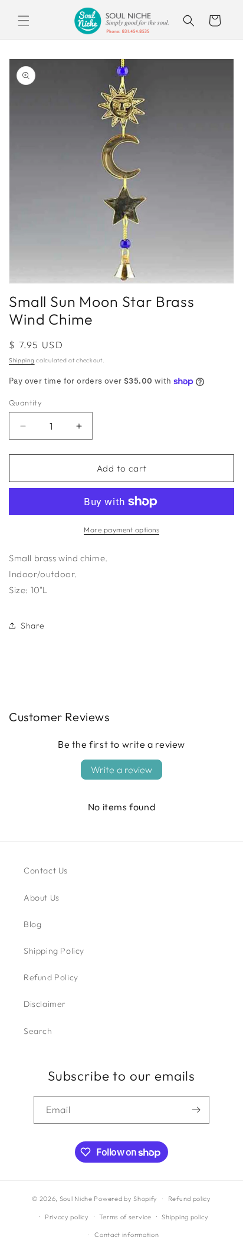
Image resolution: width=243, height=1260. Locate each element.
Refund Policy (51, 977)
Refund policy (189, 1198)
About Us (42, 897)
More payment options (121, 529)
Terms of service (125, 1217)
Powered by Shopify (125, 1198)
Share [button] (33, 625)
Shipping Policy (54, 950)
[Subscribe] (196, 1110)
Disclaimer (45, 1004)
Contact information (126, 1234)
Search (38, 1031)
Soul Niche (76, 1198)
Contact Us (46, 870)
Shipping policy (185, 1217)
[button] (24, 21)
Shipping (22, 360)
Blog (32, 924)
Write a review (121, 769)
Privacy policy (67, 1217)
